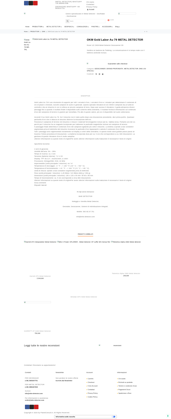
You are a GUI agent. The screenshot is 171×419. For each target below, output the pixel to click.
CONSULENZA (82, 26)
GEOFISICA (68, 26)
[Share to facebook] (96, 74)
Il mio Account (93, 386)
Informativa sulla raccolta (65, 417)
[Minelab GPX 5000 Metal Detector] (83, 267)
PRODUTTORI (37, 26)
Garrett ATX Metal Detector (40, 276)
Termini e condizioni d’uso (127, 386)
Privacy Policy (91, 7)
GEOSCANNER (100, 68)
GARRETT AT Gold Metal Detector (37, 331)
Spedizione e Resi (124, 393)
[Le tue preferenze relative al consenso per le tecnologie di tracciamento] (168, 416)
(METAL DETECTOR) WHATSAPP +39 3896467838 (68, 2)
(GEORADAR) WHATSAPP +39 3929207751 (67, 7)
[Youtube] (35, 3)
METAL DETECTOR (53, 26)
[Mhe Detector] (25, 13)
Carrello (90, 378)
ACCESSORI (106, 26)
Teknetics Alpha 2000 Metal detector (126, 273)
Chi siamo (90, 2)
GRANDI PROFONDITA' (114, 68)
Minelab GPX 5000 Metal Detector (84, 297)
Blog (117, 26)
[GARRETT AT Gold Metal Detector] (37, 314)
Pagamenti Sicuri (124, 389)
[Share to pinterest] (103, 74)
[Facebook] (26, 3)
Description (85, 96)
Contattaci (90, 4)
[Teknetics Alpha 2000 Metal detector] (126, 256)
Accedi (91, 9)
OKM (43, 31)
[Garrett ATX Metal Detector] (40, 257)
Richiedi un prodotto (125, 382)
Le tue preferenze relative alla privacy (94, 417)
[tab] (85, 96)
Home (27, 26)
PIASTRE (94, 26)
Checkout (91, 382)
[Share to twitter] (99, 74)
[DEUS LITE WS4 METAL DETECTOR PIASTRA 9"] (147, 31)
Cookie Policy (92, 397)
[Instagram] (31, 3)
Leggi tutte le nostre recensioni (42, 345)
